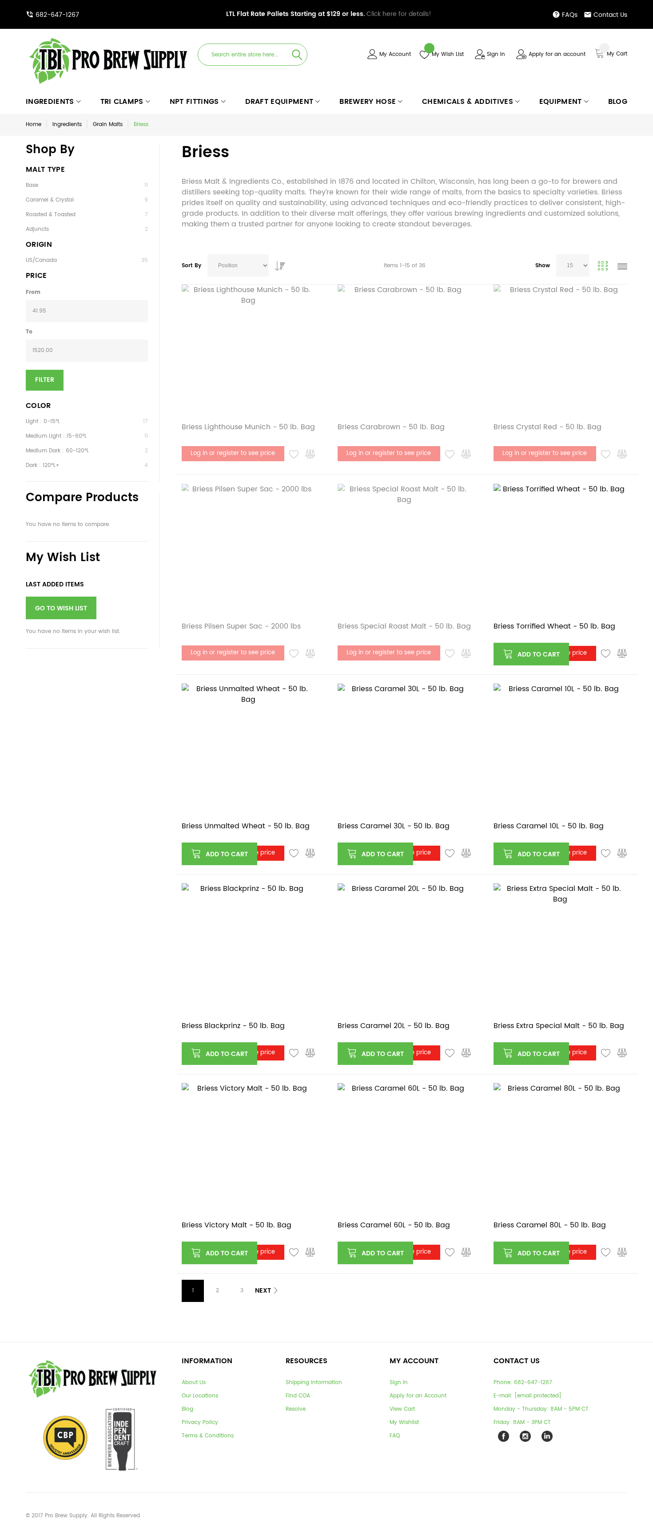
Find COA (298, 1396)
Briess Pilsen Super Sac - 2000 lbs (241, 626)
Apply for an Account (418, 1396)
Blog (187, 1409)
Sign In (496, 54)
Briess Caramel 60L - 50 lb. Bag (394, 1225)
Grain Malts (108, 124)
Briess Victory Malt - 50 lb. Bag (236, 1225)
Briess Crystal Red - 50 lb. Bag (547, 427)
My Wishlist (404, 1422)
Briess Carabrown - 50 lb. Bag (391, 427)
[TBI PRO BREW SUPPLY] (108, 37)
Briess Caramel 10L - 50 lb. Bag (549, 826)
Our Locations (200, 1396)
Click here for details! (328, 14)
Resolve (296, 1409)
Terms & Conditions (208, 1436)
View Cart (402, 1409)
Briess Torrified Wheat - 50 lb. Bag (554, 626)
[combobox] (252, 55)
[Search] (297, 54)
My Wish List (448, 54)
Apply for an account (557, 54)
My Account (395, 54)
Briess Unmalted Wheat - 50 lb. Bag (246, 826)
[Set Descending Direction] (278, 263)
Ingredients (67, 124)
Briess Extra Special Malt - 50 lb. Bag (559, 1026)
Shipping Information (314, 1382)
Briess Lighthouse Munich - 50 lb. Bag (248, 427)
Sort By (191, 265)
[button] (294, 454)
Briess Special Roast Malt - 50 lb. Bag (404, 626)
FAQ (395, 1436)
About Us (194, 1382)
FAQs (569, 15)
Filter (44, 380)
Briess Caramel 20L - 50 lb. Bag (394, 1026)
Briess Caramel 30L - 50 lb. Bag (394, 826)
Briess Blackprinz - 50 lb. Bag (233, 1026)
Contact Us (610, 15)
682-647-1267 (57, 15)
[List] (622, 267)
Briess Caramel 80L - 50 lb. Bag (550, 1225)
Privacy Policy (200, 1422)
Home (33, 124)
